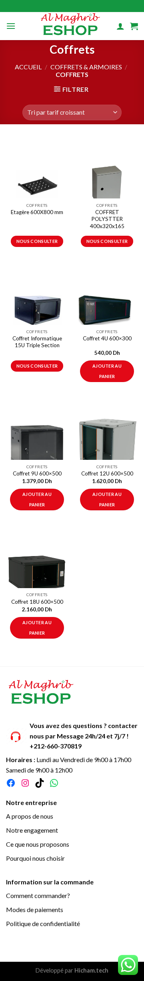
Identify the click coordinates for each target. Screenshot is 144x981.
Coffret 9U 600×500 (37, 473)
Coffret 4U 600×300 (107, 338)
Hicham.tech (90, 970)
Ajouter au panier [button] (107, 371)
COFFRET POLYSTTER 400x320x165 (107, 219)
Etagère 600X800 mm (37, 212)
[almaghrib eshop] (70, 26)
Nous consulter (37, 241)
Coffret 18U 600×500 (37, 602)
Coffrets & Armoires (86, 67)
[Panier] (134, 26)
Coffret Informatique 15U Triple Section (37, 342)
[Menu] (11, 26)
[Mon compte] (120, 26)
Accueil (28, 67)
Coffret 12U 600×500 (107, 473)
